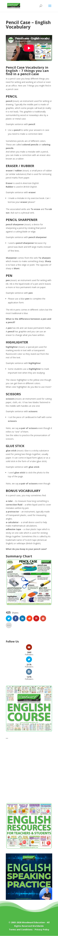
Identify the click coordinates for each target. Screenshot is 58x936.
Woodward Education (33, 922)
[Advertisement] (29, 769)
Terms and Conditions (21, 929)
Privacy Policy (42, 929)
